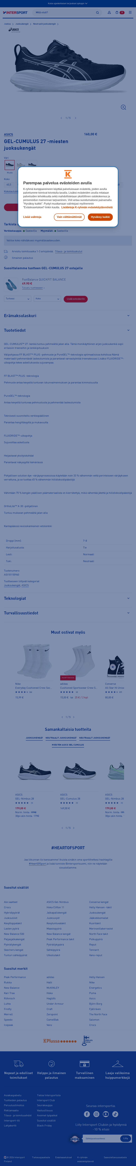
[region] (68, 197)
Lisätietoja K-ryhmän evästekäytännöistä (87, 207)
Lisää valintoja (32, 217)
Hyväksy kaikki (100, 217)
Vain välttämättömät (69, 217)
